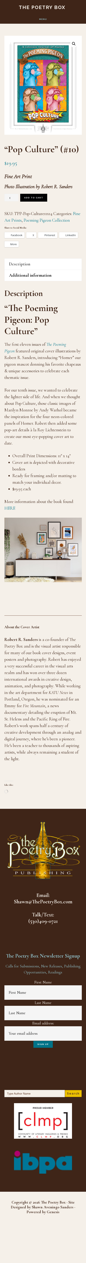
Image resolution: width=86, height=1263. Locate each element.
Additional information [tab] (30, 275)
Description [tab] (19, 264)
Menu (43, 19)
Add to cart (33, 198)
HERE (9, 508)
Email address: (43, 1023)
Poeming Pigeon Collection (47, 220)
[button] (73, 43)
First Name (43, 982)
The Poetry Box (42, 7)
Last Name (43, 1002)
